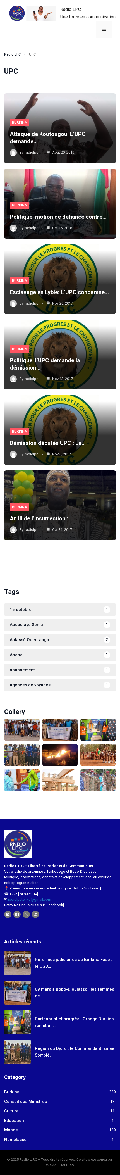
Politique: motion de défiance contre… (58, 216)
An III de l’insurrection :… (41, 518)
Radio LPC (70, 9)
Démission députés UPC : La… (48, 443)
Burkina (19, 122)
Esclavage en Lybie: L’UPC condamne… (59, 292)
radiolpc (31, 152)
